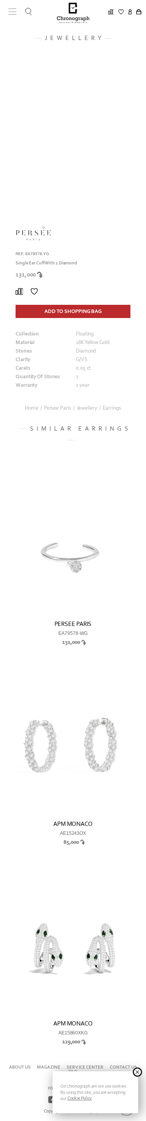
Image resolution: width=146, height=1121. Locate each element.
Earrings (112, 408)
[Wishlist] (34, 291)
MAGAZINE (48, 1067)
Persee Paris (57, 408)
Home (32, 408)
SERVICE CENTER (85, 1067)
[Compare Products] (19, 291)
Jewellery (87, 408)
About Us (20, 1067)
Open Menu (9, 11)
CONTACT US (123, 1067)
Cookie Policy (79, 1098)
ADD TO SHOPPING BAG (73, 311)
